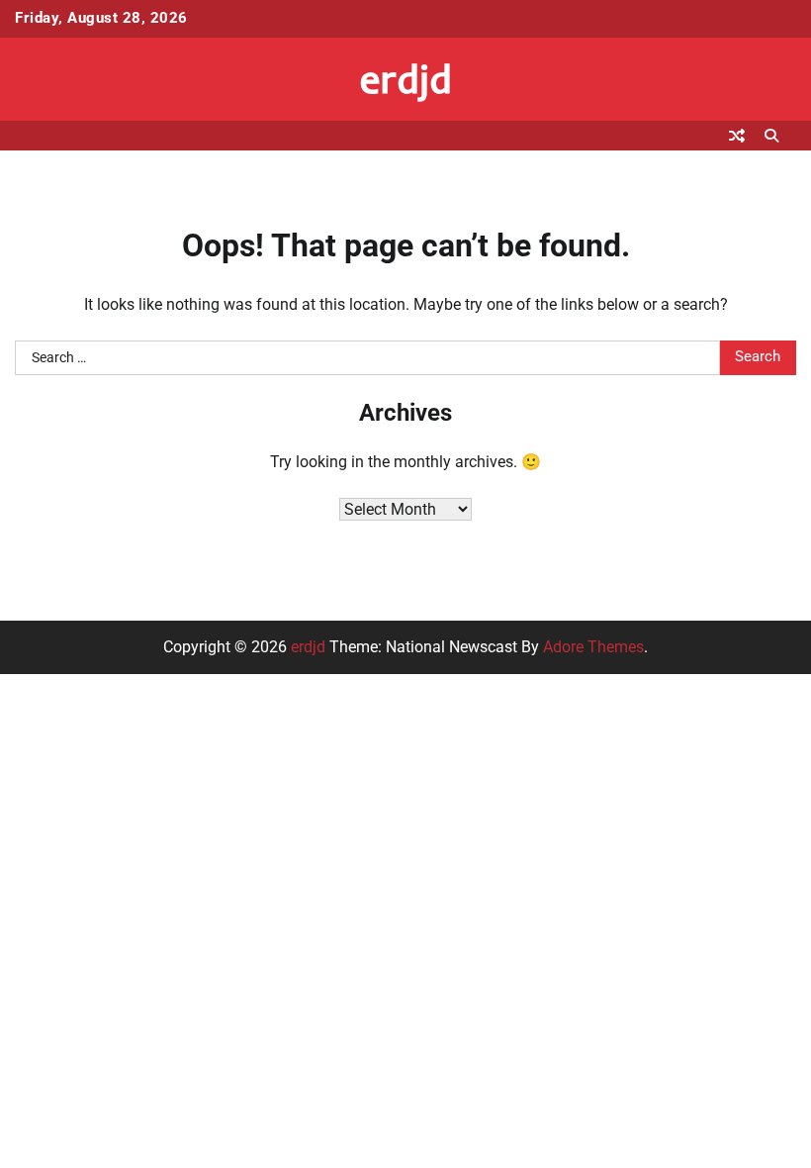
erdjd (406, 78)
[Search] (771, 135)
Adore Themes (593, 646)
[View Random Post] (737, 135)
